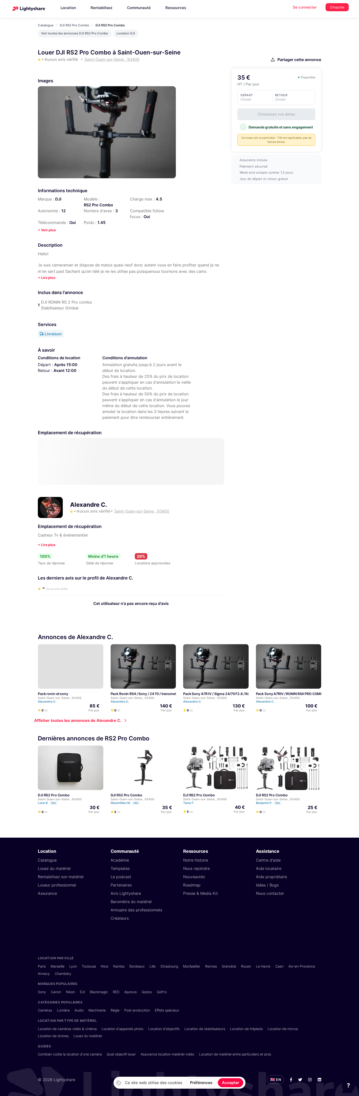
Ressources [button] (175, 7)
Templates (120, 868)
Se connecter (305, 7)
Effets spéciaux (167, 1010)
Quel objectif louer (121, 1054)
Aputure (130, 992)
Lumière (63, 1010)
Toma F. (189, 803)
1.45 (101, 222)
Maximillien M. (124, 803)
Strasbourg (169, 966)
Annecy (44, 973)
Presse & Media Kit (200, 893)
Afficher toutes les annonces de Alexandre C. (77, 720)
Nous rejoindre (196, 868)
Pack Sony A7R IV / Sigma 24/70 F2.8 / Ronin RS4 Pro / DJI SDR (233, 693)
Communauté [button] (139, 7)
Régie (115, 1010)
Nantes (119, 966)
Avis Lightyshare (126, 893)
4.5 (159, 199)
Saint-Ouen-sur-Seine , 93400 (60, 697)
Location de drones (53, 1036)
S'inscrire (337, 7)
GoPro (162, 992)
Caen (279, 966)
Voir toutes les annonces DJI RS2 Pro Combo (74, 33)
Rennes (211, 966)
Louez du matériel (54, 868)
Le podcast (121, 876)
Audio (79, 1010)
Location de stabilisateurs (204, 1029)
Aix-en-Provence (301, 966)
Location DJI (125, 33)
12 (63, 210)
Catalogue (45, 25)
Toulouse (89, 966)
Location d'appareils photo (122, 1029)
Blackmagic (99, 992)
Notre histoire (195, 860)
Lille (152, 966)
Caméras (45, 1010)
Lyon (73, 966)
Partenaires (121, 885)
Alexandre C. (88, 504)
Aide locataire (268, 868)
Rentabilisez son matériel (61, 876)
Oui (147, 216)
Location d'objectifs (164, 1029)
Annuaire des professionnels (136, 909)
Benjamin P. (268, 803)
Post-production (137, 1010)
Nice (104, 966)
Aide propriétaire (271, 876)
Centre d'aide (268, 860)
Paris (42, 966)
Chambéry (63, 973)
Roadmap (192, 885)
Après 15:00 (65, 364)
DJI (58, 199)
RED (116, 992)
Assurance (47, 893)
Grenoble (229, 966)
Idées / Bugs (267, 885)
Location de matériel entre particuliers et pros (235, 1054)
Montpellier (191, 966)
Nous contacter (270, 893)
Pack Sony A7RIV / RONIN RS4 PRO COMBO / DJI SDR (298, 693)
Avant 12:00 (64, 370)
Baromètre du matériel (131, 901)
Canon (56, 992)
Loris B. (47, 803)
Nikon (70, 992)
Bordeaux (137, 966)
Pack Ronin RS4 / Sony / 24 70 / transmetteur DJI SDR (154, 693)
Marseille (57, 966)
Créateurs (120, 918)
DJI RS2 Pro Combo (74, 25)
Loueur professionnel (57, 885)
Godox (147, 992)
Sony (42, 992)
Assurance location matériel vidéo (167, 1054)
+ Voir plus (47, 230)
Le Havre (263, 966)
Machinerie (97, 1010)
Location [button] (68, 7)
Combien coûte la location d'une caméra (70, 1054)
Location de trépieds (246, 1029)
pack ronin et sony (53, 693)
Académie (120, 860)
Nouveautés (194, 876)
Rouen (246, 966)
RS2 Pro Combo (98, 204)
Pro (53, 803)
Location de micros (283, 1029)
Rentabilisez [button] (101, 7)
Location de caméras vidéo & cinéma (67, 1029)
